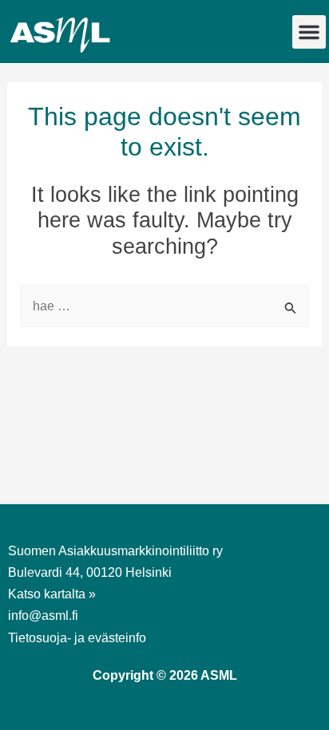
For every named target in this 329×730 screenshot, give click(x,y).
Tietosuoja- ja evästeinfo (77, 638)
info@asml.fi (43, 615)
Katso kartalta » (52, 594)
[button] (309, 32)
